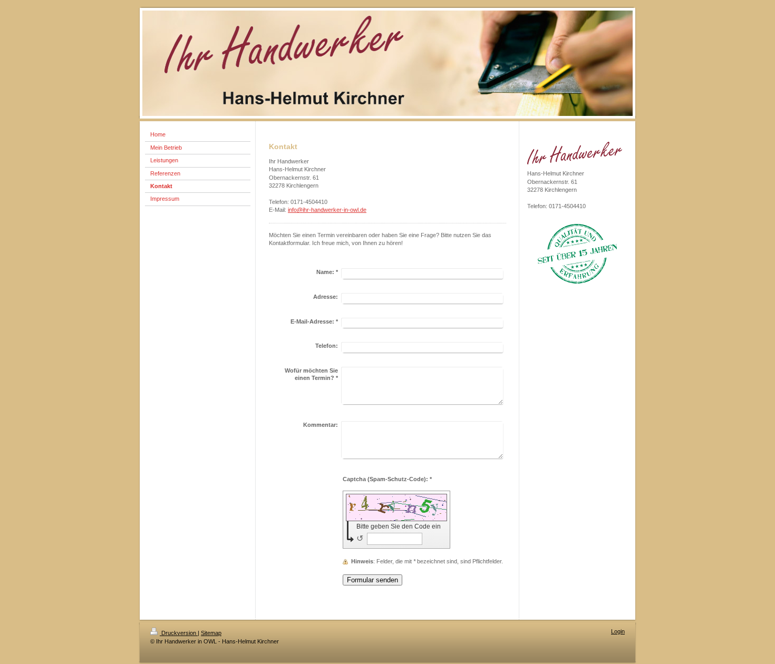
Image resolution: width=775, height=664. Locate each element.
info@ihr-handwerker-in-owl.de (327, 210)
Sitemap (211, 633)
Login (618, 631)
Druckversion (179, 633)
